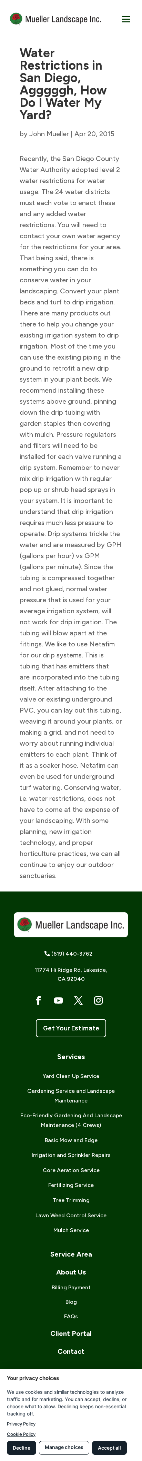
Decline (21, 1448)
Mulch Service (71, 1230)
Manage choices (64, 1447)
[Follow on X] (78, 1000)
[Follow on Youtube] (58, 1000)
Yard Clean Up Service (71, 1076)
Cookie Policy (21, 1434)
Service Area (71, 1254)
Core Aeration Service (71, 1170)
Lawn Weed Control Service (71, 1215)
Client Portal (71, 1333)
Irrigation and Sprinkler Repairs (71, 1155)
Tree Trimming (71, 1200)
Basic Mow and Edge (71, 1140)
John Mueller (49, 134)
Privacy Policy (21, 1424)
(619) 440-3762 (71, 953)
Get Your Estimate (71, 1028)
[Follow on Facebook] (38, 1000)
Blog (71, 1302)
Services (71, 1056)
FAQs (71, 1316)
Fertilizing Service (71, 1185)
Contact (71, 1351)
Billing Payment (71, 1287)
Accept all (109, 1448)
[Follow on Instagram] (98, 1000)
